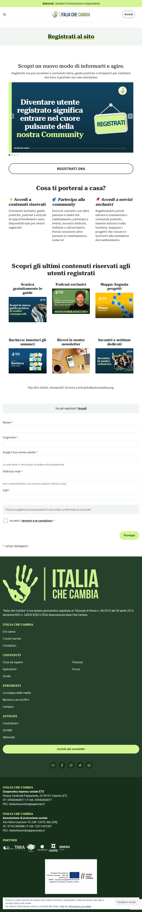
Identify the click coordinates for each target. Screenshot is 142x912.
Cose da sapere (13, 662)
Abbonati (9, 737)
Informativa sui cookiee (80, 906)
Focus (76, 669)
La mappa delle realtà (17, 693)
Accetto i (32, 521)
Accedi (128, 14)
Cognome (10, 437)
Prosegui (129, 535)
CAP (6, 490)
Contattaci (9, 645)
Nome (8, 422)
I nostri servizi (12, 638)
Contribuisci (11, 723)
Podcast (77, 662)
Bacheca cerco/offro (16, 700)
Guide (7, 676)
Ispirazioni (9, 669)
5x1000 (7, 730)
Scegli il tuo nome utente (20, 452)
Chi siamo (9, 632)
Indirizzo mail (13, 471)
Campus (8, 707)
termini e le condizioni (37, 521)
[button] (130, 116)
